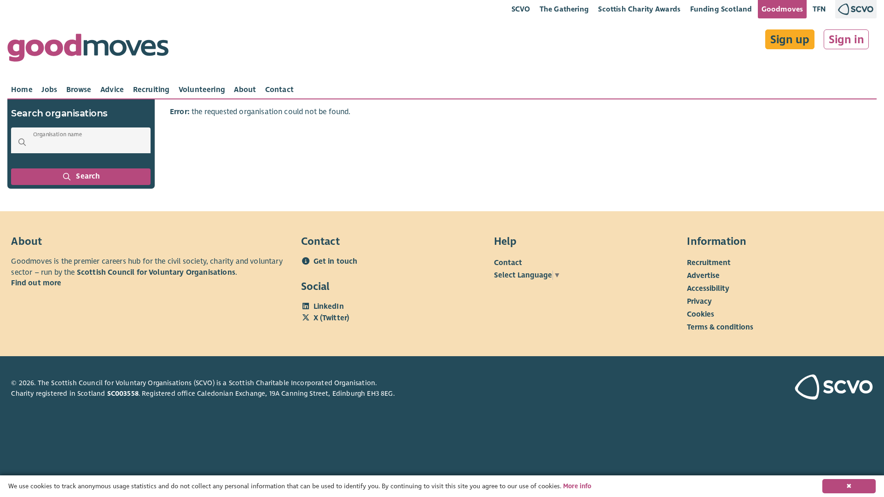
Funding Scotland (721, 9)
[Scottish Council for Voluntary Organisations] (803, 388)
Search (88, 176)
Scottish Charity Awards (639, 9)
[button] (22, 142)
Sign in (846, 39)
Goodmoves (782, 9)
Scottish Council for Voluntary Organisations (156, 272)
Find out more (36, 283)
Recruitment (709, 262)
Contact (508, 262)
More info (577, 486)
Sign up (789, 39)
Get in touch (336, 261)
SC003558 (123, 393)
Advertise (703, 275)
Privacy (699, 301)
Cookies (700, 314)
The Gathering (564, 9)
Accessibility (708, 288)
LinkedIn (329, 306)
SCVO (521, 9)
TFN (819, 9)
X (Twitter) (331, 318)
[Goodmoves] (88, 50)
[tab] (21, 89)
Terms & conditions (720, 327)
